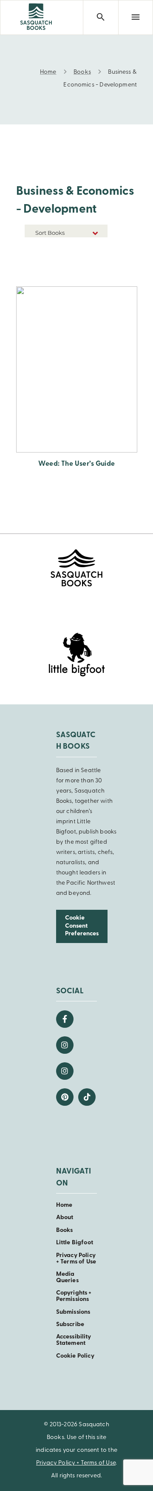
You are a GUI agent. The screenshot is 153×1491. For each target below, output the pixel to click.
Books (64, 1230)
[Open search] (100, 17)
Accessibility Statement (73, 1340)
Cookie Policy (75, 1356)
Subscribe (70, 1324)
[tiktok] (87, 1097)
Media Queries (67, 1277)
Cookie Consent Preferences (82, 926)
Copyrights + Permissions (74, 1296)
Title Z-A (94, 274)
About (65, 1217)
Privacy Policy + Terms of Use (76, 1258)
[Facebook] (65, 1019)
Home (64, 1205)
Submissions (73, 1312)
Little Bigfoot (74, 1243)
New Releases (87, 249)
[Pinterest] (65, 1097)
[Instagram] (65, 1045)
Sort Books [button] (50, 232)
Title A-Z (94, 262)
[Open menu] (135, 17)
